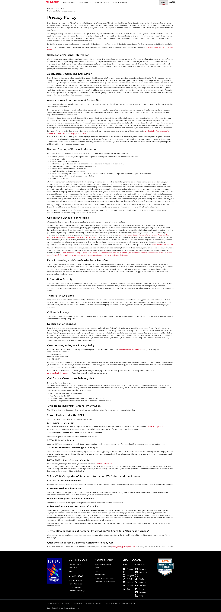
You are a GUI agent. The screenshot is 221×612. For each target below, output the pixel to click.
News (97, 568)
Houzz (141, 589)
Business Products (69, 2)
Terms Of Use (77, 603)
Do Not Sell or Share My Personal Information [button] (120, 603)
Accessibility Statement (93, 603)
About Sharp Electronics (103, 564)
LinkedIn (130, 582)
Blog (128, 589)
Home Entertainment (102, 2)
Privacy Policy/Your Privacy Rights (58, 603)
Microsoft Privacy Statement (162, 244)
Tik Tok (129, 579)
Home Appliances (85, 2)
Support (163, 2)
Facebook (130, 569)
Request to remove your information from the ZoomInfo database (72, 237)
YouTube (130, 585)
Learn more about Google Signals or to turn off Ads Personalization (144, 235)
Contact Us (73, 568)
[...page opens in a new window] (54, 571)
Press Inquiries (100, 575)
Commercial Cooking (120, 2)
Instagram (130, 575)
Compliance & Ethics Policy (105, 581)
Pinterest (142, 582)
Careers (97, 571)
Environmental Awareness (104, 578)
